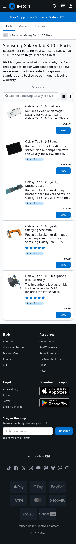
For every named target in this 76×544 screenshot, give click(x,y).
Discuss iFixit (11, 353)
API (5, 365)
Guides (23, 26)
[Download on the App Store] (54, 391)
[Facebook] (16, 468)
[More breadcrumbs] (5, 35)
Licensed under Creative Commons (38, 526)
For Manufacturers (51, 359)
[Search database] (55, 6)
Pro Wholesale (48, 347)
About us (8, 341)
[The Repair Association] (67, 468)
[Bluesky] (53, 468)
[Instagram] (31, 468)
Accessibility (10, 389)
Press (42, 365)
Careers (8, 359)
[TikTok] (9, 468)
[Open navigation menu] (4, 6)
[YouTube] (38, 468)
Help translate (35, 456)
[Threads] (60, 468)
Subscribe (64, 431)
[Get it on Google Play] (54, 402)
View (63, 130)
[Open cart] (62, 6)
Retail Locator (47, 353)
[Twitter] (23, 468)
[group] (67, 96)
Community (46, 341)
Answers (40, 26)
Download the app (53, 382)
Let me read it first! (18, 438)
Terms (7, 401)
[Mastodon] (46, 468)
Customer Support (14, 347)
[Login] (71, 6)
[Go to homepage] (21, 6)
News (42, 371)
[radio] (64, 96)
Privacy (7, 395)
